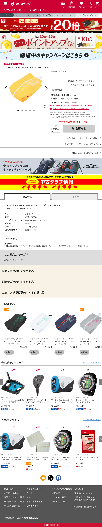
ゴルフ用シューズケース (87, 15)
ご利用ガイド (33, 506)
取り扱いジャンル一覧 (14, 501)
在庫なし (9, 352)
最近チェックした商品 (14, 497)
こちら (35, 518)
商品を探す (9, 489)
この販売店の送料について (83, 85)
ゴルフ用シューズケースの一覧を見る (81, 144)
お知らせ (56, 493)
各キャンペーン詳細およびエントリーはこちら (71, 109)
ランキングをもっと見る (92, 363)
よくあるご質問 (59, 497)
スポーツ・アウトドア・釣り (27, 15)
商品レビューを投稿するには (85, 153)
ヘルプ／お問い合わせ (62, 489)
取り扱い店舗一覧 (12, 506)
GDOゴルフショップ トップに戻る (82, 138)
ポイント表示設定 (34, 501)
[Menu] (5, 3)
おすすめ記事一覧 (34, 489)
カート (30, 493)
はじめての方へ (59, 501)
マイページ (32, 497)
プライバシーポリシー (84, 493)
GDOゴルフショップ (13, 260)
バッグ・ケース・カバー (64, 15)
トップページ (6, 15)
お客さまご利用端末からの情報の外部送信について (85, 500)
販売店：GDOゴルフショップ (81, 81)
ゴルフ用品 (46, 15)
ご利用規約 (79, 489)
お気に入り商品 (11, 493)
